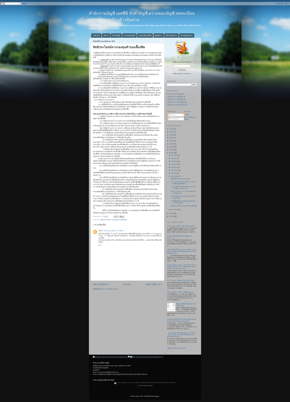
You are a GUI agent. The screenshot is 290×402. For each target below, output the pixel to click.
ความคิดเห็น (174, 119)
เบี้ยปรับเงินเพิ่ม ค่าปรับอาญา (177, 348)
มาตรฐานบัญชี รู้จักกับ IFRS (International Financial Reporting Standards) (181, 320)
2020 (172, 132)
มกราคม (174, 209)
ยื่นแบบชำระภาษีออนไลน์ (175, 94)
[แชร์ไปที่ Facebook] (121, 217)
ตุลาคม (174, 158)
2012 (172, 153)
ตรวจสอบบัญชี (129, 35)
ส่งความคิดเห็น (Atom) (110, 289)
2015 (172, 144)
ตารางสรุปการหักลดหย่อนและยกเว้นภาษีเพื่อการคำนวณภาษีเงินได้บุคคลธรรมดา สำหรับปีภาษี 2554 (181, 334)
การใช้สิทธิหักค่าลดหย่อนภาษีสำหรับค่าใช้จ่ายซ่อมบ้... (183, 202)
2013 (172, 150)
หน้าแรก (96, 35)
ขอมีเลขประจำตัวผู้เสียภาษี (176, 97)
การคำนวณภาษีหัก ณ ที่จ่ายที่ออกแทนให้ (181, 226)
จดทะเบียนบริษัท (145, 35)
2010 (172, 216)
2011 (171, 213)
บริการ (106, 35)
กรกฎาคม (174, 164)
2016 (172, 141)
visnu (100, 230)
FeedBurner (186, 73)
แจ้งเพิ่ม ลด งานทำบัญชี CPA (177, 102)
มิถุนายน (174, 167)
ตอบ (99, 245)
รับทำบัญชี (116, 35)
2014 (172, 147)
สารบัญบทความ (186, 35)
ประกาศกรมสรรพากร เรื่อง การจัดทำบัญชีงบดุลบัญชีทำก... (183, 182)
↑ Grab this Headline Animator (145, 385)
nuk (187, 114)
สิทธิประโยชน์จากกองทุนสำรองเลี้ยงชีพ (113, 220)
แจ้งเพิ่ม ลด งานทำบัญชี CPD (177, 105)
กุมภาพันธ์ (175, 176)
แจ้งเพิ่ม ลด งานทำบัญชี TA (176, 99)
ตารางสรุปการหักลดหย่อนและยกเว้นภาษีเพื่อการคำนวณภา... (183, 187)
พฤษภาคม (175, 170)
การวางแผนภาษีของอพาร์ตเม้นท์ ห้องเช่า (181, 280)
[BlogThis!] (116, 217)
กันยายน (174, 161)
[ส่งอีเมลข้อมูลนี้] (114, 217)
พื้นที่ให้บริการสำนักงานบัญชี (180, 179)
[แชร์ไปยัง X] (119, 217)
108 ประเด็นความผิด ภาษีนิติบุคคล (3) (180, 292)
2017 (172, 138)
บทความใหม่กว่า (100, 284)
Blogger (156, 396)
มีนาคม (174, 173)
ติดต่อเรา (158, 35)
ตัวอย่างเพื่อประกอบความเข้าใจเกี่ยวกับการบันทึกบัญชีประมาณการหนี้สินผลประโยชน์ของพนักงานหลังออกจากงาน (181, 266)
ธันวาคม (174, 155)
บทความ (173, 115)
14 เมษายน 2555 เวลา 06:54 (113, 230)
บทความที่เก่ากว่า (154, 284)
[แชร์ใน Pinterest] (123, 217)
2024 (172, 129)
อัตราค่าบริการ (171, 35)
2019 (172, 135)
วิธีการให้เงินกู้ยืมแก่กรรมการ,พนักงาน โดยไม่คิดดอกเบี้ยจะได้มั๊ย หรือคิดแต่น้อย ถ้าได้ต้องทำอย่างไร (181, 251)
